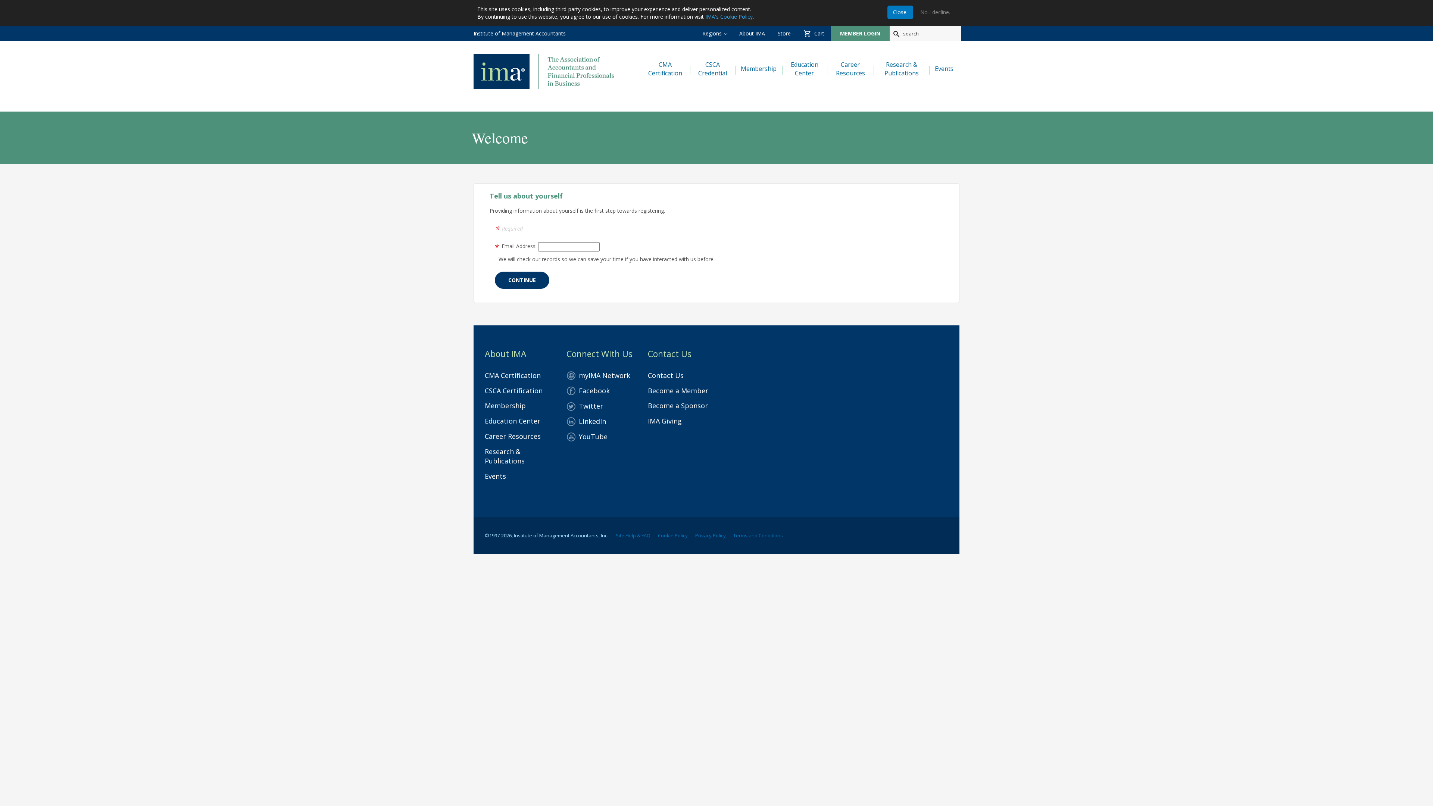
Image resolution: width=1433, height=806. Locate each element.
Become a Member (678, 390)
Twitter (591, 406)
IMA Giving (665, 420)
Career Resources (513, 436)
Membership (505, 405)
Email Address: (519, 246)
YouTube (593, 436)
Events (495, 476)
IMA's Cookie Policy (729, 16)
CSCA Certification (514, 390)
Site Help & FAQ (633, 535)
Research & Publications (505, 456)
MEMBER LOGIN (860, 33)
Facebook (594, 390)
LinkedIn (592, 421)
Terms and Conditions (758, 535)
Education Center (512, 420)
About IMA (752, 33)
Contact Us (666, 375)
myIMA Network (604, 375)
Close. (900, 12)
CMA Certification (513, 375)
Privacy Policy (710, 535)
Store (784, 33)
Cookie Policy (673, 535)
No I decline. (935, 12)
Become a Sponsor (678, 405)
